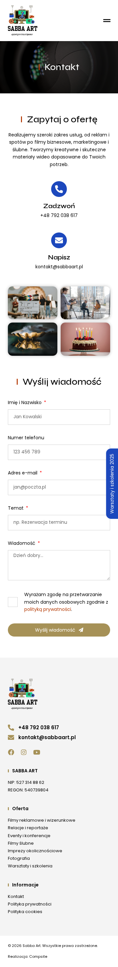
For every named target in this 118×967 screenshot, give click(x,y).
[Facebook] (11, 752)
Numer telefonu (26, 438)
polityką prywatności (47, 609)
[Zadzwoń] (59, 189)
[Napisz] (59, 240)
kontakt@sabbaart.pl (59, 266)
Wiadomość (22, 543)
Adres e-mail (23, 473)
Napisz (59, 257)
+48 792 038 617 (59, 215)
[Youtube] (36, 752)
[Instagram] (24, 752)
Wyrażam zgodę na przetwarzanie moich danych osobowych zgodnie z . (66, 602)
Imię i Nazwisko (25, 403)
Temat (16, 508)
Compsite (38, 956)
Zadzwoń (59, 206)
